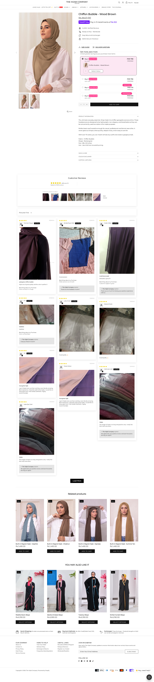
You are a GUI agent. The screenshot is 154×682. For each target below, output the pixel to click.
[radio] (108, 65)
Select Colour (95, 71)
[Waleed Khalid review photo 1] (117, 331)
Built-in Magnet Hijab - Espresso (90, 544)
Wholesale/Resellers (63, 651)
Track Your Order (41, 644)
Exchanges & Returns (43, 649)
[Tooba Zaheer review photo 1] (76, 383)
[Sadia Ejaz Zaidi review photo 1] (36, 431)
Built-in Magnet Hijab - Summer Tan (122, 544)
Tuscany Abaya (84, 615)
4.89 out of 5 (65, 183)
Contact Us (19, 647)
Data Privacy (19, 651)
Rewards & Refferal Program (66, 644)
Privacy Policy (20, 649)
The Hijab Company (77, 2)
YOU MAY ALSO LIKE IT (77, 565)
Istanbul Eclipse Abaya (55, 615)
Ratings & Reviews (63, 647)
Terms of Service (20, 653)
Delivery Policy (41, 647)
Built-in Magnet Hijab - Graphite (27, 544)
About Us (18, 644)
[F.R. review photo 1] (36, 314)
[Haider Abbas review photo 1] (117, 250)
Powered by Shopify (43, 670)
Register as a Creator (63, 649)
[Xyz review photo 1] (36, 370)
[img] (23, 220)
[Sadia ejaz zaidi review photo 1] (117, 396)
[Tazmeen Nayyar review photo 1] (36, 253)
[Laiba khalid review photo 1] (76, 328)
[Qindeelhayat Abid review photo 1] (76, 250)
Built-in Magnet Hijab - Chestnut (58, 544)
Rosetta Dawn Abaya (23, 615)
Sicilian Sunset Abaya (117, 615)
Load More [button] (77, 481)
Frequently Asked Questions (45, 651)
